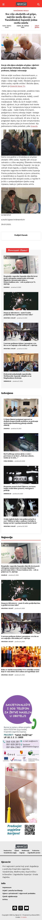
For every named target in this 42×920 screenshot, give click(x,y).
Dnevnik (34, 126)
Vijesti (16, 850)
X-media (24, 917)
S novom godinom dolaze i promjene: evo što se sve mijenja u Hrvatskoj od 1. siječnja (20, 344)
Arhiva (5, 899)
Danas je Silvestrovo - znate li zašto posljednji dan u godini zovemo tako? (18, 314)
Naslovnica (8, 850)
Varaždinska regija (21, 10)
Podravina (35, 850)
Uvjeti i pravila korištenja (12, 890)
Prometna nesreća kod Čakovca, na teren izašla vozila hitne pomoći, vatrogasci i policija (19, 488)
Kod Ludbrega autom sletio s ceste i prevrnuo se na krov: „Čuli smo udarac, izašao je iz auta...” (19, 456)
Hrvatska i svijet (10, 318)
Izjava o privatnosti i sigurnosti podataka (18, 893)
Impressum (6, 887)
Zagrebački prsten (34, 853)
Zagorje (6, 287)
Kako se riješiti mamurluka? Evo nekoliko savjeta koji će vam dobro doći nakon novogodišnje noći (20, 671)
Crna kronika (8, 461)
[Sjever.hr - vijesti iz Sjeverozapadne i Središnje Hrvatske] (21, 4)
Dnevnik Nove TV (17, 86)
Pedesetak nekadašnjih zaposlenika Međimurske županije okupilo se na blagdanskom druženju (17, 376)
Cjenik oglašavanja (9, 896)
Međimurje (7, 381)
